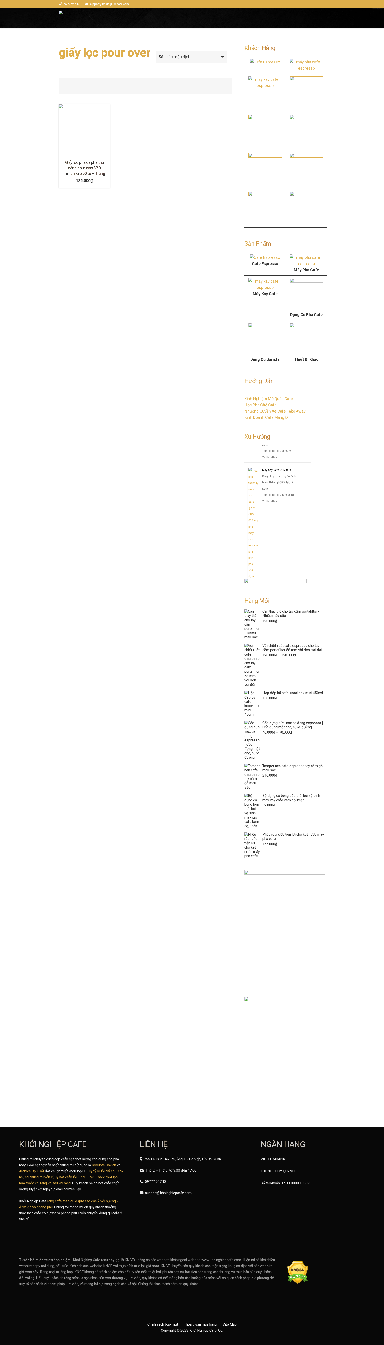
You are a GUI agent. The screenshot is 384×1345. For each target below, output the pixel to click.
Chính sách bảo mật (162, 1324)
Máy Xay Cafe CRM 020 (276, 476)
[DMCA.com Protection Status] (297, 1282)
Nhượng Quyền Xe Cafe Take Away (275, 411)
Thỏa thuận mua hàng (200, 1324)
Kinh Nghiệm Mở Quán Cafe (268, 398)
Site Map (230, 1324)
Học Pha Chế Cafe (260, 405)
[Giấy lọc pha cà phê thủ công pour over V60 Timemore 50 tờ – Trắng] (84, 130)
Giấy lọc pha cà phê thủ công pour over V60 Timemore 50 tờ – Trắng (84, 168)
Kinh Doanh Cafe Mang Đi (266, 417)
